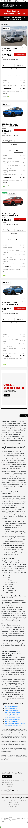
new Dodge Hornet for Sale (12, 719)
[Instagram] (6, 790)
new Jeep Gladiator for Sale (12, 712)
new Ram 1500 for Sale (11, 706)
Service (11, 798)
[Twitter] (9, 790)
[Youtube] (12, 790)
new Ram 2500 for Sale (11, 708)
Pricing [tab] (18, 75)
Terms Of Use (10, 819)
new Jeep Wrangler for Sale (12, 717)
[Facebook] (3, 790)
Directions (23, 803)
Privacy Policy (7, 819)
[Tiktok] (16, 790)
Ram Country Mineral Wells (3, 819)
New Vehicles (4, 800)
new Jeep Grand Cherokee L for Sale (15, 723)
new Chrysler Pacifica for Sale (13, 721)
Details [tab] (10, 75)
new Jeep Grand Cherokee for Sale (14, 715)
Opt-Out (25, 819)
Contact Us (7, 776)
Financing (17, 798)
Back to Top (24, 416)
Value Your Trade (20, 65)
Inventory (4, 798)
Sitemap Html (18, 819)
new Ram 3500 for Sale (11, 710)
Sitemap (14, 819)
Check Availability (14, 68)
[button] (6, 28)
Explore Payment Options (20, 54)
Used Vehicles (4, 803)
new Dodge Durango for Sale (13, 725)
